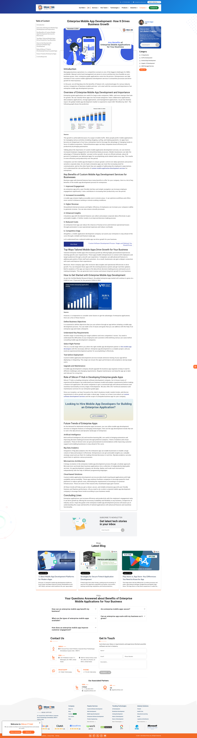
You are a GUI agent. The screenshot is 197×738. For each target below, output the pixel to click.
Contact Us (153, 8)
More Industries (141, 721)
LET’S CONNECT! (98, 416)
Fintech (139, 708)
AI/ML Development (146, 57)
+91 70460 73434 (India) (65, 672)
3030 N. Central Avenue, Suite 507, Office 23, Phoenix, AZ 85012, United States (89, 659)
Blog (69, 711)
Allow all (28, 732)
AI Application (145, 55)
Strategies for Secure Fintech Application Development (97, 577)
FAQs (69, 719)
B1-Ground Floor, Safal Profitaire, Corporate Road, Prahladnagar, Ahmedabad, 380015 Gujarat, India (47, 717)
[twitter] (97, 735)
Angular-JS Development (148, 63)
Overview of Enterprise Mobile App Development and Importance (47, 28)
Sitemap (57, 735)
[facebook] (94, 735)
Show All (143, 69)
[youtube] (105, 735)
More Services (90, 721)
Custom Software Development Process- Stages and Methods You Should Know (110, 244)
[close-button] (39, 722)
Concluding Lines (42, 56)
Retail (138, 716)
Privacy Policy (50, 735)
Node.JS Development (117, 716)
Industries (133, 8)
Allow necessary (15, 732)
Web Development (91, 711)
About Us (70, 708)
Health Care (140, 711)
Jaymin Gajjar (149, 22)
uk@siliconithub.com (117, 690)
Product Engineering (92, 719)
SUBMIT (104, 672)
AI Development (116, 708)
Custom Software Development (94, 708)
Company (142, 8)
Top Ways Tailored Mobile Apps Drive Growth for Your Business (46, 39)
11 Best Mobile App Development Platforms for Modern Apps (56, 577)
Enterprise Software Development (95, 716)
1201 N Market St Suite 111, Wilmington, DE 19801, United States (68, 659)
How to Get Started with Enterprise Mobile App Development (44, 44)
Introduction (40, 25)
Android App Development (148, 60)
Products (124, 8)
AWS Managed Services (147, 66)
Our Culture (71, 716)
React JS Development (117, 719)
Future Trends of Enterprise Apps (46, 54)
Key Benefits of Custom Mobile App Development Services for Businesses (46, 33)
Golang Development (117, 714)
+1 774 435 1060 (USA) (89, 672)
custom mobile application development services (108, 168)
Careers (70, 714)
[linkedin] (90, 735)
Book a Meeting (153, 2)
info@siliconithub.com (140, 2)
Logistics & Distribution (143, 719)
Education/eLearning (142, 714)
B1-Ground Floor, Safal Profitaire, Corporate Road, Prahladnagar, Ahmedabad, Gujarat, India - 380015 (77, 650)
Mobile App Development (93, 714)
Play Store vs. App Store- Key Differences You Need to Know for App (139, 577)
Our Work (82, 8)
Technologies (114, 8)
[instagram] (101, 735)
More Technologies (117, 721)
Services (94, 8)
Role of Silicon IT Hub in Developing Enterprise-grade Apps (47, 50)
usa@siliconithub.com (90, 691)
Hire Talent (103, 8)
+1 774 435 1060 (126, 2)
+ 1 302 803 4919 (88, 689)
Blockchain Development (118, 711)
